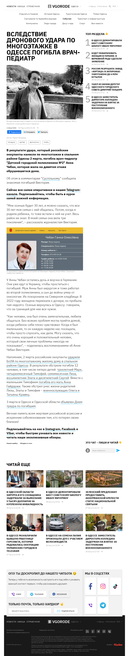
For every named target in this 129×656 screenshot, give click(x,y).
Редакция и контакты (47, 630)
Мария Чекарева (19, 138)
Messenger (62, 594)
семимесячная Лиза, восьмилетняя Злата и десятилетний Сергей (42, 376)
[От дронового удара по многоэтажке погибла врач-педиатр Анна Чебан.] (45, 248)
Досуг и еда (67, 23)
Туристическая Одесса (76, 14)
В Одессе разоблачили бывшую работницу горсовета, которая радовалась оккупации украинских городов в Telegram (23, 543)
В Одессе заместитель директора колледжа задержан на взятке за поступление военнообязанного (105, 102)
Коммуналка (32, 23)
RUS (114, 6)
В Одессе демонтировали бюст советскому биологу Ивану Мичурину (107, 43)
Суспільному (51, 178)
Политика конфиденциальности (18, 632)
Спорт (82, 23)
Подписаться (67, 611)
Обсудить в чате (26, 443)
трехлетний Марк (69, 369)
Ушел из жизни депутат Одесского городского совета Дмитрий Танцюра (107, 87)
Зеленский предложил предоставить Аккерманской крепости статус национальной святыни (102, 498)
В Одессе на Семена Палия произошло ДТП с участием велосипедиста (64, 538)
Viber (10, 433)
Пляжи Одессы (100, 14)
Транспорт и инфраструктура (91, 18)
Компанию (103, 6)
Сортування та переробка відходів (40, 18)
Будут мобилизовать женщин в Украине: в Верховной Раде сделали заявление (107, 57)
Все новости (97, 23)
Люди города (50, 23)
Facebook (68, 429)
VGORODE (61, 621)
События (67, 18)
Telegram (39, 594)
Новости (11, 6)
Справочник (33, 6)
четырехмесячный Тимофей (26, 374)
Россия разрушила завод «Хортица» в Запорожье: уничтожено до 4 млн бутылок (107, 72)
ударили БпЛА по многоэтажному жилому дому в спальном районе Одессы (43, 361)
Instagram (52, 429)
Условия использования (15, 630)
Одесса (74, 622)
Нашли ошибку (12, 443)
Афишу (93, 6)
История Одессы (52, 14)
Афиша (21, 6)
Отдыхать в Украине (28, 14)
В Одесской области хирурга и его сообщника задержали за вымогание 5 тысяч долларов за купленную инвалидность (25, 498)
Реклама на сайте (77, 630)
